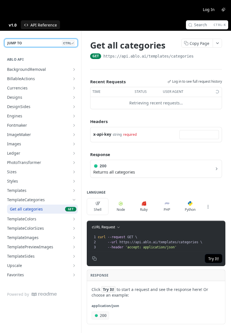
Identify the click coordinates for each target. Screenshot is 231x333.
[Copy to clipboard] (199, 56)
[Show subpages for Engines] (74, 116)
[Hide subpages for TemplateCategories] (74, 200)
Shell (97, 209)
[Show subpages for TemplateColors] (74, 219)
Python (190, 209)
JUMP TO (40, 43)
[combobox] (199, 134)
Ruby (144, 209)
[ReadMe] (44, 294)
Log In (209, 9)
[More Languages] (208, 206)
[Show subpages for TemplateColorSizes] (74, 228)
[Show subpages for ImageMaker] (74, 134)
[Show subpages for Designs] (74, 97)
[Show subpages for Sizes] (74, 172)
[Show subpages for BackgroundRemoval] (74, 69)
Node (121, 209)
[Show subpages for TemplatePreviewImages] (74, 247)
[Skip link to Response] (86, 154)
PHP (167, 209)
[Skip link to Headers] (86, 121)
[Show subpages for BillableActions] (74, 78)
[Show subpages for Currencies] (74, 88)
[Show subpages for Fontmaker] (74, 125)
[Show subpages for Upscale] (74, 265)
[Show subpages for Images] (74, 144)
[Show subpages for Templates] (74, 190)
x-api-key (102, 134)
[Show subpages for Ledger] (74, 153)
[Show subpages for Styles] (74, 181)
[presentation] (161, 242)
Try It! (213, 258)
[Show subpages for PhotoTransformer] (74, 162)
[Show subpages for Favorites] (74, 275)
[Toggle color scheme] (223, 9)
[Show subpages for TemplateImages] (74, 237)
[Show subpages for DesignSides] (74, 106)
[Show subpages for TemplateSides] (74, 256)
